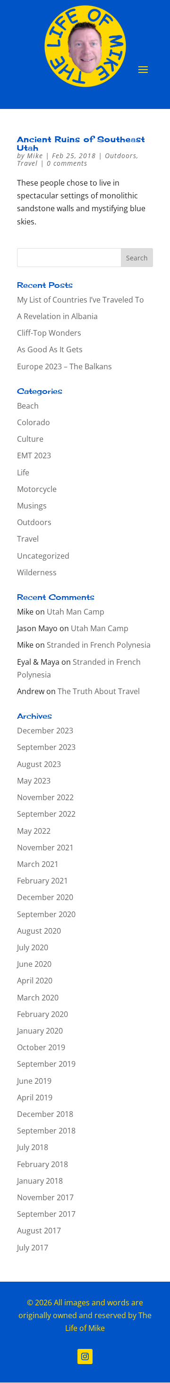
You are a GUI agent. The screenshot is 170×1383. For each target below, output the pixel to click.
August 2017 (39, 1230)
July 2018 (32, 1147)
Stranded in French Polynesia (99, 645)
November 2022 (45, 797)
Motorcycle (37, 489)
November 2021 (45, 847)
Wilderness (37, 572)
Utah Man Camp (75, 612)
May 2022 (34, 831)
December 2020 (45, 897)
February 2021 (42, 880)
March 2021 (38, 864)
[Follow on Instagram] (85, 1356)
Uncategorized (43, 556)
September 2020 (46, 914)
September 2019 (46, 1064)
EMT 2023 (34, 455)
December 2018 (45, 1114)
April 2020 (34, 980)
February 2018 (42, 1164)
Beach (28, 406)
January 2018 (40, 1181)
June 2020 (34, 964)
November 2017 (45, 1197)
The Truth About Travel (99, 691)
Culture (30, 439)
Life (23, 472)
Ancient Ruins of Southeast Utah (81, 143)
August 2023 (39, 764)
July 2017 (32, 1247)
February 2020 (42, 1014)
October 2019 (41, 1047)
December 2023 (45, 730)
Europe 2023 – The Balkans (64, 366)
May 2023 (34, 781)
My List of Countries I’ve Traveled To (80, 299)
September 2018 (46, 1130)
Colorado (33, 422)
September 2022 (46, 814)
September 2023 (46, 747)
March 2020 (38, 997)
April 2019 (34, 1097)
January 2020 (40, 1031)
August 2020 (39, 931)
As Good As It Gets (50, 349)
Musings (32, 505)
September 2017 (46, 1214)
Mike (35, 155)
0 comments (67, 163)
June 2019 (34, 1081)
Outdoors (120, 155)
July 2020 (32, 947)
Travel (27, 163)
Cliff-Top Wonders (49, 333)
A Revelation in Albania (57, 316)
